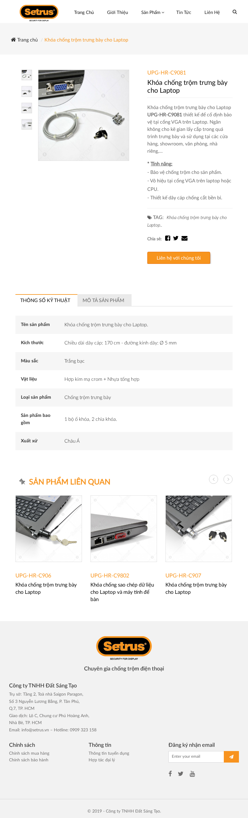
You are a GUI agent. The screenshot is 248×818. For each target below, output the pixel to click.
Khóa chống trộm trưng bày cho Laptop (86, 40)
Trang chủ (27, 40)
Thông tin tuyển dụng (109, 753)
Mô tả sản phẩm (103, 300)
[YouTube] (192, 775)
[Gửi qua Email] (184, 239)
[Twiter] (181, 775)
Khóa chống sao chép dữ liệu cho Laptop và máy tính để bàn (122, 592)
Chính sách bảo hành (28, 760)
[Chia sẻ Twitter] (177, 239)
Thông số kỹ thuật (45, 300)
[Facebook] (170, 775)
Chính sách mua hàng (29, 753)
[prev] (213, 479)
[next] (228, 479)
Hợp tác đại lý (102, 760)
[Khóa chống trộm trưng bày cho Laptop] (83, 115)
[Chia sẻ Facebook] (169, 239)
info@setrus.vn (35, 730)
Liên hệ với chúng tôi (179, 258)
